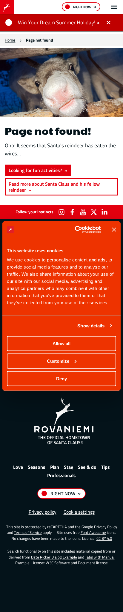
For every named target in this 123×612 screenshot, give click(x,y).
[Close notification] (108, 22)
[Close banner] (114, 229)
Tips (105, 467)
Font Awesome (93, 532)
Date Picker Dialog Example (54, 557)
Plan (54, 467)
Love (18, 467)
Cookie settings (79, 512)
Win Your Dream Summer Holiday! (56, 22)
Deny (61, 378)
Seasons (36, 467)
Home (10, 40)
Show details (90, 325)
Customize (58, 360)
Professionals (61, 475)
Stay (68, 467)
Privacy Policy (105, 527)
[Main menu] (114, 7)
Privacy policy (42, 511)
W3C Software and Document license (77, 563)
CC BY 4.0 (104, 538)
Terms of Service (28, 532)
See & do (87, 467)
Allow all (61, 343)
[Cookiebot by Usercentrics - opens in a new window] (76, 230)
